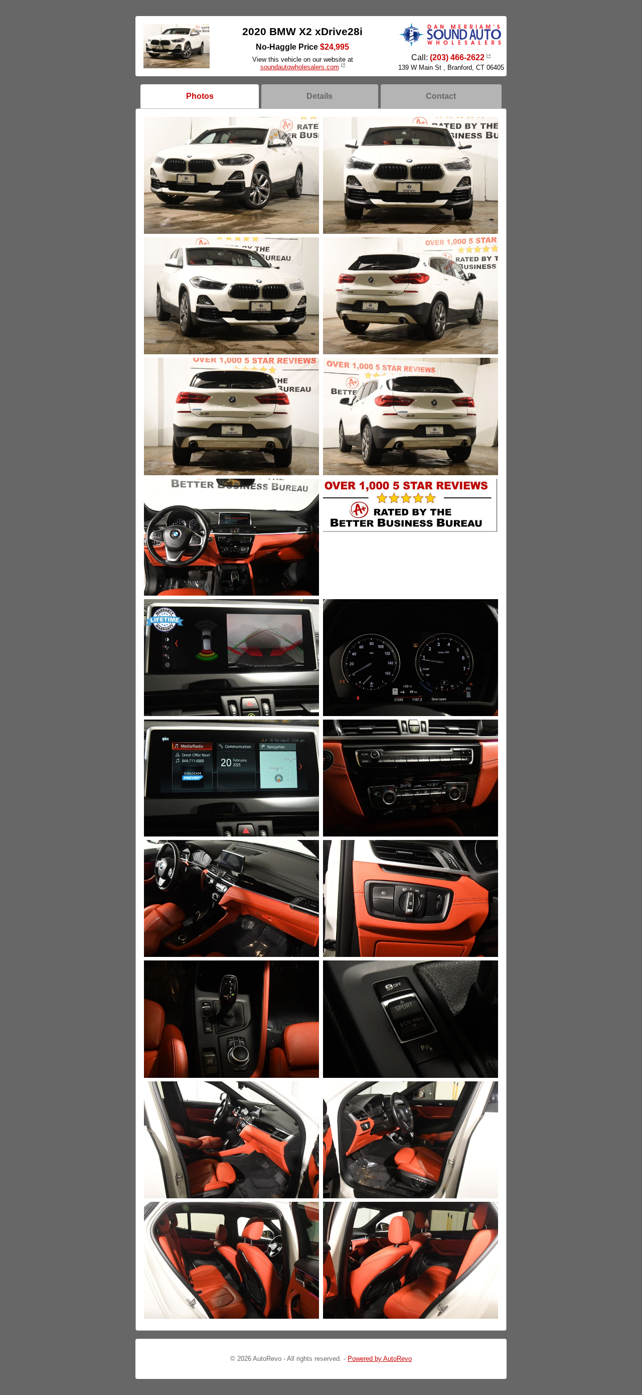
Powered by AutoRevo (380, 1358)
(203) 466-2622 (457, 57)
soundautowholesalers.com (299, 67)
